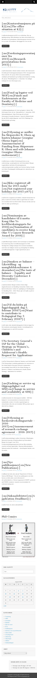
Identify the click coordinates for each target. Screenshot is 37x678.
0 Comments (20, 31)
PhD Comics (9, 516)
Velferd (7, 640)
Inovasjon (7, 620)
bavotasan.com (25, 676)
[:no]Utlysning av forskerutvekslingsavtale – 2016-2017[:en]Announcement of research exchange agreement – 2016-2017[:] (18, 425)
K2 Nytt (17, 674)
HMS (6, 618)
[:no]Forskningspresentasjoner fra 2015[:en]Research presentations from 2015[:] (18, 59)
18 (10, 597)
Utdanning (8, 636)
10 (5, 593)
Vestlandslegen (9, 642)
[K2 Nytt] (18, 8)
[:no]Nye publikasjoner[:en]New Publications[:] (16, 465)
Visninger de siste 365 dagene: (21, 667)
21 (22, 597)
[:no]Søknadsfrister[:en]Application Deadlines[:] (18, 497)
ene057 (4, 31)
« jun (5, 605)
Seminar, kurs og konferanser (13, 630)
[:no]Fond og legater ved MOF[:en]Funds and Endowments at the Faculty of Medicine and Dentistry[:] (17, 98)
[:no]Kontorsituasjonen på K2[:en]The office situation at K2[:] (18, 26)
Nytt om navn (8, 624)
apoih (4, 106)
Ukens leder (8, 632)
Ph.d (6, 626)
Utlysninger (8, 638)
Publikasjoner (9, 628)
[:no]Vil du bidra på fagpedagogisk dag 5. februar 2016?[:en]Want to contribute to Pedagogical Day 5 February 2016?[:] (17, 312)
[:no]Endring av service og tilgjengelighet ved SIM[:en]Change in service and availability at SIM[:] (18, 387)
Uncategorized (9, 634)
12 (14, 593)
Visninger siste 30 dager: (19, 665)
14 (22, 593)
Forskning (8, 616)
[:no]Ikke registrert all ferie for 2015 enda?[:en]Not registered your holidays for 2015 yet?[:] (17, 187)
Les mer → (5, 46)
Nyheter (7, 622)
